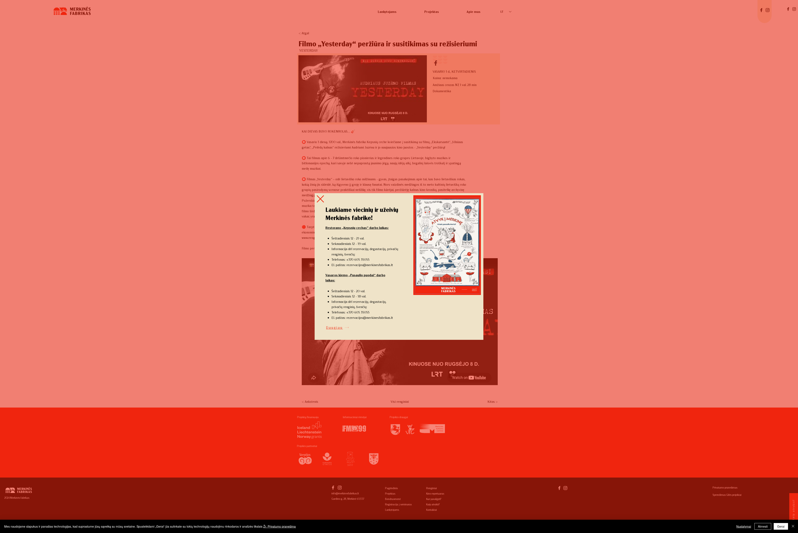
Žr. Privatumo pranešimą (279, 526)
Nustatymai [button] (743, 526)
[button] (320, 199)
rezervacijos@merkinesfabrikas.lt (369, 265)
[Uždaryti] (793, 526)
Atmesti (763, 526)
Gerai (780, 526)
